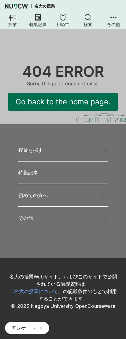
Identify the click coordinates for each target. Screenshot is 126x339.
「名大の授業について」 (36, 291)
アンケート (23, 328)
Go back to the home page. (63, 101)
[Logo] (30, 6)
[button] (12, 20)
